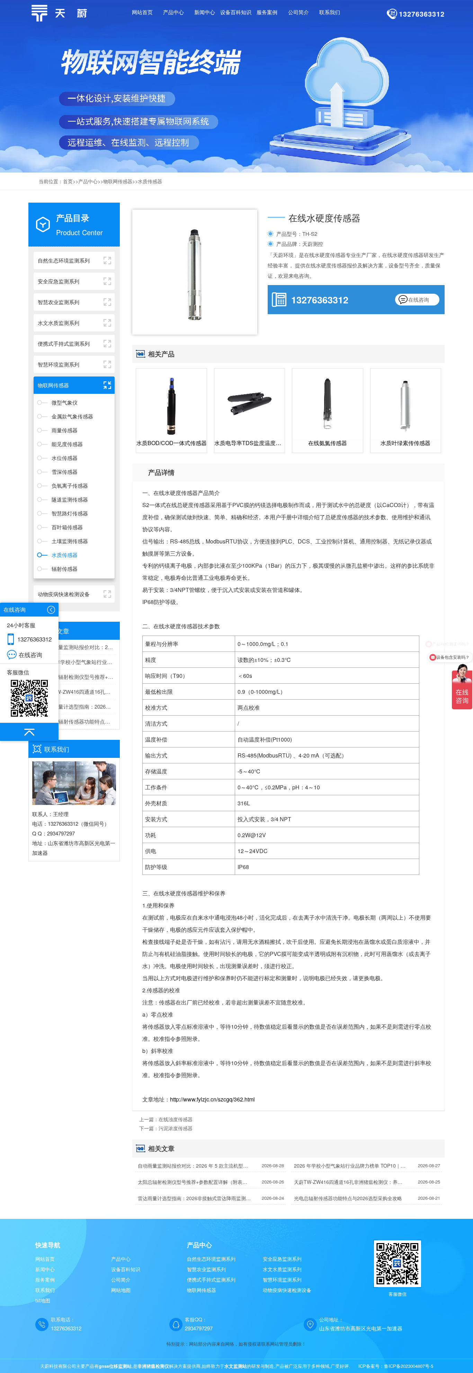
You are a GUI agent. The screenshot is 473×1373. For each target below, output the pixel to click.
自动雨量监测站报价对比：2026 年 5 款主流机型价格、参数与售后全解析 (79, 646)
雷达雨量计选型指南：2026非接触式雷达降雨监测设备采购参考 (79, 706)
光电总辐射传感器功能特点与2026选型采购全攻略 (79, 721)
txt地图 (42, 1300)
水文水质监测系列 (282, 1269)
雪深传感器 (65, 471)
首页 (68, 181)
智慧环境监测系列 (282, 1279)
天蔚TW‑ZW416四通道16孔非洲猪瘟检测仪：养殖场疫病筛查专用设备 (79, 691)
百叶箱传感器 (67, 527)
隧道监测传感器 (70, 499)
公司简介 (121, 1279)
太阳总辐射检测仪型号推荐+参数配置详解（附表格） (79, 676)
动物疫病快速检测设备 (287, 1289)
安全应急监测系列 (282, 1258)
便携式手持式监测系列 (211, 1279)
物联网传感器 (117, 181)
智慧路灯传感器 (70, 513)
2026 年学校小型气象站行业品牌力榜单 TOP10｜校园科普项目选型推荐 (79, 661)
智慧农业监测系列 (206, 1269)
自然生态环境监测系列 (211, 1258)
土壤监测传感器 (70, 540)
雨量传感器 (65, 430)
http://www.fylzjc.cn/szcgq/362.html (212, 1099)
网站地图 (121, 1289)
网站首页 (142, 12)
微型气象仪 (65, 402)
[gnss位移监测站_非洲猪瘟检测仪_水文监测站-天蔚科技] (61, 12)
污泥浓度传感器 (176, 1128)
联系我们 (45, 1289)
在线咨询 (418, 299)
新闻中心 (45, 1269)
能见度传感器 (67, 444)
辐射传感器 (65, 568)
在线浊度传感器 (176, 1119)
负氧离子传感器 (70, 485)
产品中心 (88, 181)
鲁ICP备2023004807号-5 (408, 1366)
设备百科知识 (125, 1269)
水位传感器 (65, 457)
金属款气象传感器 (72, 416)
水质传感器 (150, 181)
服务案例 (45, 1279)
